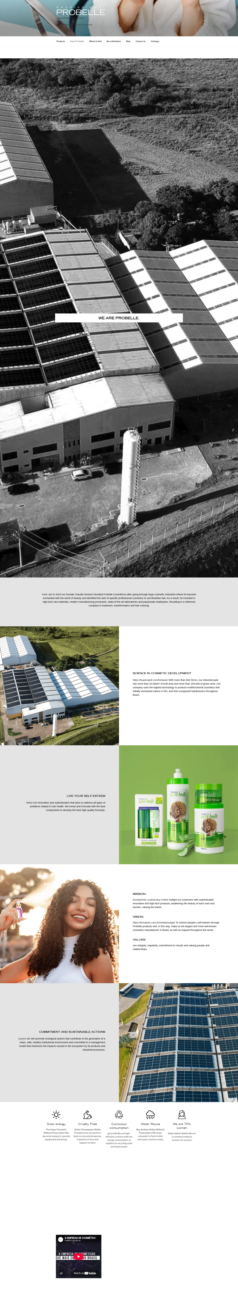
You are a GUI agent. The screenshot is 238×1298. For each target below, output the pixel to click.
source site (24, 1038)
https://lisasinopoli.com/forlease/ (150, 680)
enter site (47, 594)
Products (60, 41)
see (135, 945)
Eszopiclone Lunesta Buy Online (150, 899)
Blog (128, 41)
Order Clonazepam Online (88, 1129)
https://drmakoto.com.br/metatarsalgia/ (154, 922)
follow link (31, 802)
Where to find (95, 41)
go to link (112, 1133)
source (60, 18)
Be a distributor (114, 41)
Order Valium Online (178, 1133)
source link (62, 24)
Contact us (141, 41)
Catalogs (155, 41)
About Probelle (77, 41)
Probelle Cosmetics (74, 18)
